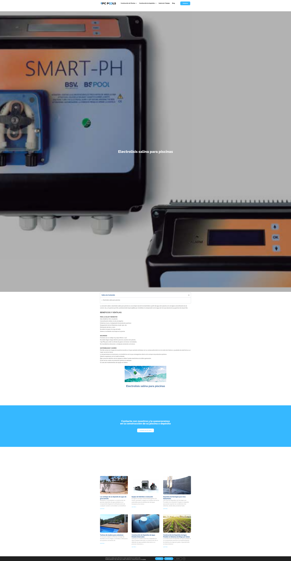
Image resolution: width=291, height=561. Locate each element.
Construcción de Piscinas (128, 3)
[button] (188, 295)
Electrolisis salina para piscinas (111, 300)
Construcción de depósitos (147, 3)
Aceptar (159, 558)
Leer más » (102, 508)
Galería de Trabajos (164, 3)
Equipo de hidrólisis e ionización (142, 497)
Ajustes (178, 558)
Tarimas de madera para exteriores (111, 535)
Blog (173, 3)
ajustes (144, 559)
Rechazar (168, 558)
